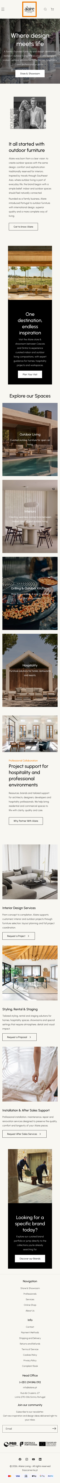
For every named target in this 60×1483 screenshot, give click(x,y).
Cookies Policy (30, 1355)
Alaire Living (24, 1466)
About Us (30, 1310)
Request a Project (16, 936)
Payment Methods (30, 1332)
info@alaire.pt (30, 1387)
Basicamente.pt (30, 1470)
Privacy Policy (30, 1360)
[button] (45, 9)
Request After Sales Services (22, 1134)
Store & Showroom (30, 73)
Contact (30, 1327)
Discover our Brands (30, 1258)
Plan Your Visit (30, 374)
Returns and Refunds (30, 1343)
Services (30, 1299)
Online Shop (30, 1305)
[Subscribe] (54, 1428)
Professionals (30, 1294)
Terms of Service (30, 1349)
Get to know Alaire (23, 226)
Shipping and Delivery (30, 1338)
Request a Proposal (17, 1037)
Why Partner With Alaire (26, 820)
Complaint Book (30, 1366)
